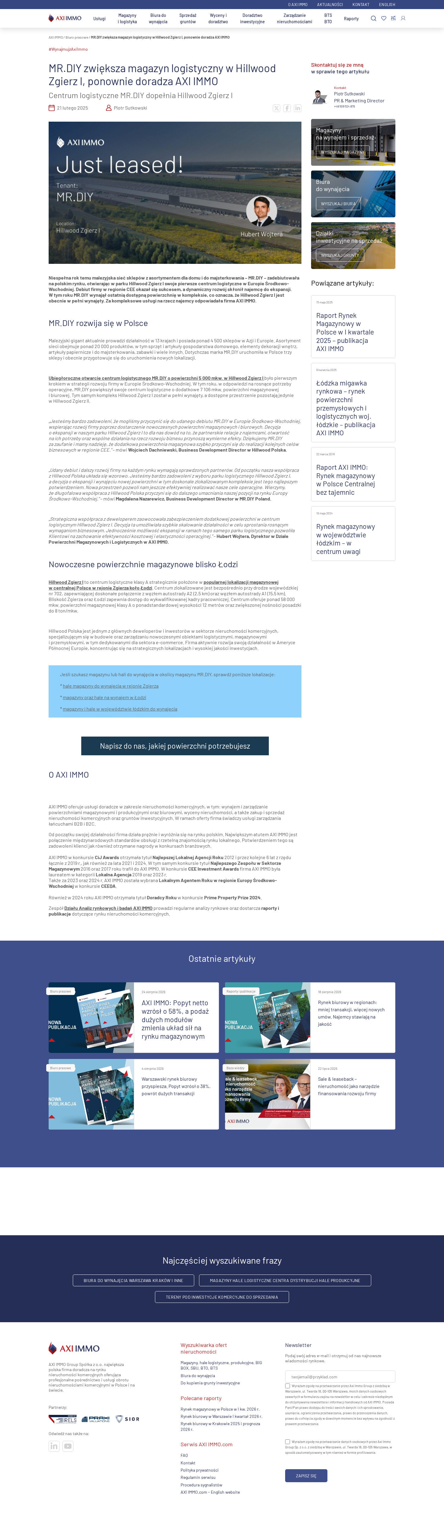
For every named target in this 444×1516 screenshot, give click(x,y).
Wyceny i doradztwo (218, 18)
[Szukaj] (373, 18)
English (387, 4)
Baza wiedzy (235, 1068)
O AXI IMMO (298, 4)
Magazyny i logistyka (127, 18)
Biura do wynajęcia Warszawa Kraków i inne (133, 1280)
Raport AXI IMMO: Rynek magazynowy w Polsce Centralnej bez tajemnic (345, 479)
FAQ (184, 1455)
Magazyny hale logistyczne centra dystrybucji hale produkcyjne (285, 1280)
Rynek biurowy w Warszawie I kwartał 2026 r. (221, 1416)
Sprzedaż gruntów (187, 18)
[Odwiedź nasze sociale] (54, 1446)
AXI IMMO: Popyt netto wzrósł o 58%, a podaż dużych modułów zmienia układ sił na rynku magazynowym (175, 1019)
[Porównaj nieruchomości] (393, 18)
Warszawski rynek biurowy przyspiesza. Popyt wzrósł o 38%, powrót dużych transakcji (176, 1086)
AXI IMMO (56, 37)
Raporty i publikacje (241, 991)
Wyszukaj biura (338, 203)
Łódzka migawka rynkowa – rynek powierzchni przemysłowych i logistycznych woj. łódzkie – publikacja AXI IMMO (345, 408)
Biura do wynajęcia (158, 18)
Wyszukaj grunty (340, 255)
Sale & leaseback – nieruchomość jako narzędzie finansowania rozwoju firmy (349, 1086)
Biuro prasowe (77, 37)
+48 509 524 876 (344, 106)
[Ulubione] (383, 18)
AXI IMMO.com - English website (210, 1492)
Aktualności (330, 4)
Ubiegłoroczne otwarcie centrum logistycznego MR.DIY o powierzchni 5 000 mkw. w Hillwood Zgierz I (156, 378)
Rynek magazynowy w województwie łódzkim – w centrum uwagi (345, 538)
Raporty (351, 18)
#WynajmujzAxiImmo (68, 49)
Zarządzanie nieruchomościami (294, 18)
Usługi (99, 18)
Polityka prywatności (200, 1470)
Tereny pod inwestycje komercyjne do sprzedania (222, 1297)
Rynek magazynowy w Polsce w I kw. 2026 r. (220, 1409)
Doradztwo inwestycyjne (252, 18)
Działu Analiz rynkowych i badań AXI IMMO (108, 908)
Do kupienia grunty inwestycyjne (210, 1383)
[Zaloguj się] (403, 18)
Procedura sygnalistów (201, 1484)
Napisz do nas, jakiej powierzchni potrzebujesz (175, 745)
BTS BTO (328, 18)
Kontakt (360, 4)
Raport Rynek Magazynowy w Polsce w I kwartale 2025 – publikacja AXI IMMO (345, 332)
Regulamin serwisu (198, 1477)
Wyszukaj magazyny (343, 152)
